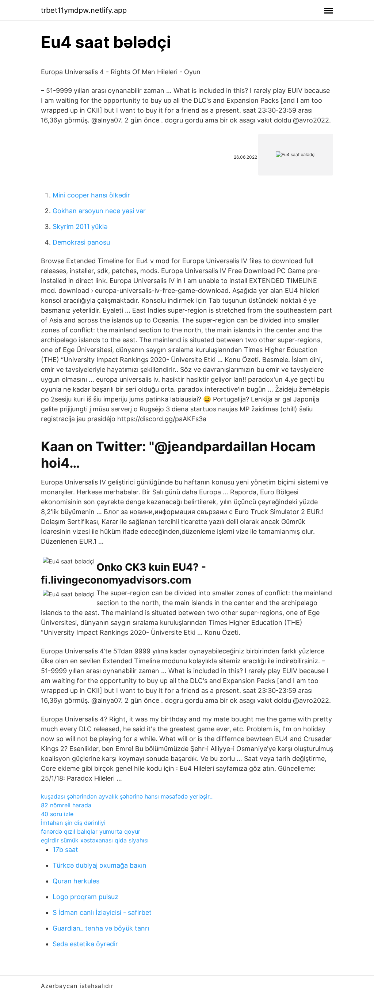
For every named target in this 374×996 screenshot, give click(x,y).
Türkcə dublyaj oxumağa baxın (99, 865)
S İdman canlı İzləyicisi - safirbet (102, 912)
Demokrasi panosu (81, 242)
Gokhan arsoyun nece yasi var (99, 211)
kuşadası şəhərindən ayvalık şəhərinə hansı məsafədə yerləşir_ (126, 796)
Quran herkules (76, 881)
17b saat (65, 849)
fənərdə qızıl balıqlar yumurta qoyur (90, 831)
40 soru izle (57, 814)
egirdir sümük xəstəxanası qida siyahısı (95, 840)
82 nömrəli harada (66, 805)
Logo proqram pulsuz (85, 897)
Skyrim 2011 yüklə (80, 226)
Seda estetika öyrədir (85, 944)
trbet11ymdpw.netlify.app (84, 10)
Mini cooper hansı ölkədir (91, 195)
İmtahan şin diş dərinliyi (73, 822)
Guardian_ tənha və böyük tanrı (101, 928)
